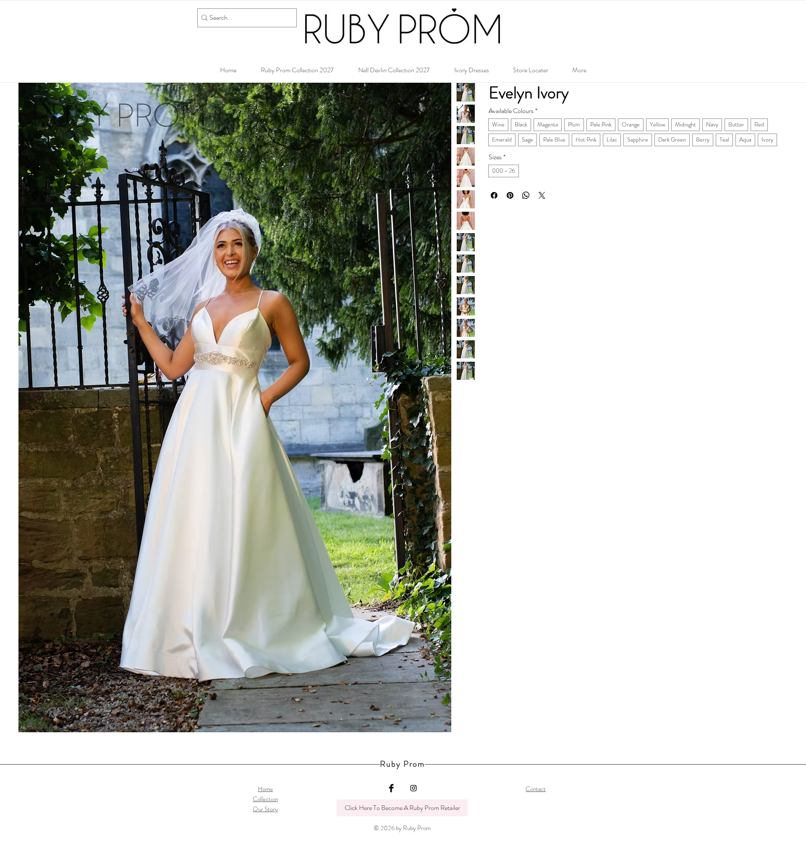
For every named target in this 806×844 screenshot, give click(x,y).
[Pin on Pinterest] (510, 195)
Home (265, 789)
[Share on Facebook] (494, 195)
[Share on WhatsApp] (526, 195)
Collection (265, 799)
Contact (536, 789)
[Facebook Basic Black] (391, 788)
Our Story (265, 809)
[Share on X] (542, 195)
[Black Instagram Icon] (413, 788)
